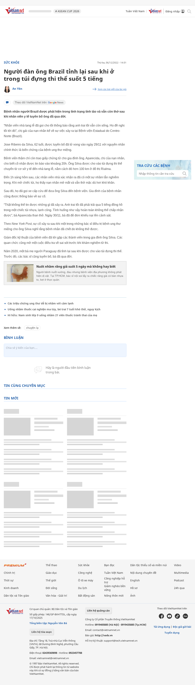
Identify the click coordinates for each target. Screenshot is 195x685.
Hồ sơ (133, 588)
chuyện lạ (32, 328)
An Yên (17, 88)
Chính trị (9, 573)
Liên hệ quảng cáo (98, 610)
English (135, 580)
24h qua (179, 588)
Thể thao (51, 565)
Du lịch (82, 588)
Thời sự (8, 580)
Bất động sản (86, 595)
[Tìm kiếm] (189, 11)
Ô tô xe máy (85, 580)
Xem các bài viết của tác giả (112, 89)
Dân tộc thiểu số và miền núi (148, 565)
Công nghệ (85, 573)
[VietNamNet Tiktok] (177, 617)
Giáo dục (51, 573)
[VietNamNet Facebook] (161, 617)
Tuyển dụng (172, 632)
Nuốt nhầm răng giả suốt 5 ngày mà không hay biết (76, 266)
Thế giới (51, 580)
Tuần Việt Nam (135, 11)
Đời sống (51, 588)
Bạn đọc (109, 565)
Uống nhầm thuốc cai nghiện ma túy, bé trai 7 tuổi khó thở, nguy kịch (54, 309)
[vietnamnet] (15, 14)
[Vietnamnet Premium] (15, 567)
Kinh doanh (11, 588)
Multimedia (181, 573)
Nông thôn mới (114, 595)
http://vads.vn (104, 635)
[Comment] (7, 102)
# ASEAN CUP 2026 (67, 11)
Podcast (179, 580)
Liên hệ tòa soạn (41, 632)
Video (177, 565)
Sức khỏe (11, 62)
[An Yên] (7, 89)
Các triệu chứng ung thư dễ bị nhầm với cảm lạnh (41, 303)
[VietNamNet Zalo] (185, 617)
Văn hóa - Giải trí (56, 595)
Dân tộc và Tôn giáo (16, 595)
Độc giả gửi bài (182, 626)
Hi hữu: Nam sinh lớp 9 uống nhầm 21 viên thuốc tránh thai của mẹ (52, 315)
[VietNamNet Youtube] (169, 617)
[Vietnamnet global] (155, 12)
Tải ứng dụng (162, 626)
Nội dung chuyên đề (143, 573)
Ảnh (132, 595)
